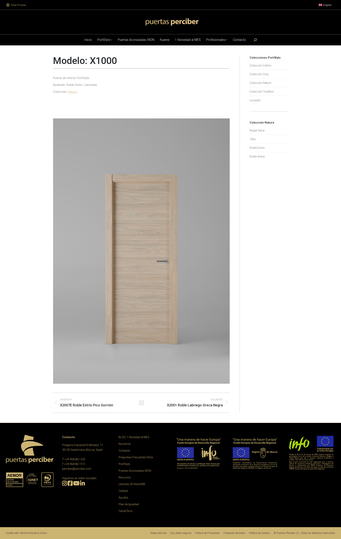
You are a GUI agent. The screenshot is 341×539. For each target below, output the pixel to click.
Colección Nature (260, 82)
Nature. (73, 92)
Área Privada (18, 5)
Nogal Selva (257, 130)
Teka (253, 139)
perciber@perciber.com (76, 468)
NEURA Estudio (28, 533)
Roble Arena (257, 156)
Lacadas (255, 100)
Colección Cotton (260, 65)
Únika (43, 533)
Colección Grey (259, 74)
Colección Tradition (262, 91)
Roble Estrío (257, 147)
